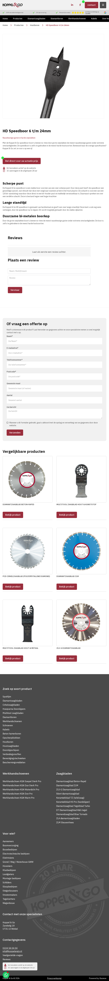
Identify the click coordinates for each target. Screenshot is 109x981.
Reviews (7, 959)
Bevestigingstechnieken (14, 758)
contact (91, 4)
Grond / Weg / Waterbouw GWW (18, 862)
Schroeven (8, 725)
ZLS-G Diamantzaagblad (68, 789)
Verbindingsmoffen (12, 754)
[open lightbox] (53, 76)
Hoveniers (7, 866)
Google (87, 13)
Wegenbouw (9, 903)
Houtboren (34, 25)
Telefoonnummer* (15, 360)
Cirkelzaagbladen (11, 705)
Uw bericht (11, 407)
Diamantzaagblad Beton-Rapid (71, 781)
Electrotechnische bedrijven (16, 854)
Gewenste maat (13, 383)
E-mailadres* (12, 348)
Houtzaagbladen (11, 746)
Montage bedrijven (12, 878)
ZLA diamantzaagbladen (68, 818)
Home (5, 19)
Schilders (7, 882)
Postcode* (11, 372)
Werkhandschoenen (77, 18)
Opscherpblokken (11, 738)
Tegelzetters (9, 899)
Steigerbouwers (10, 891)
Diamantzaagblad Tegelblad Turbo (73, 806)
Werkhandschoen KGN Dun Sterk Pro (20, 785)
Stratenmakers (10, 895)
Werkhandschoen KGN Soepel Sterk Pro (22, 781)
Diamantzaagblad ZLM (67, 785)
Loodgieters (8, 874)
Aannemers (8, 841)
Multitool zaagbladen (13, 713)
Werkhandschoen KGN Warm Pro (18, 798)
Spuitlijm (7, 697)
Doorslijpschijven (11, 750)
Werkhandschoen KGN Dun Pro (18, 794)
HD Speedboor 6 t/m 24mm (57, 25)
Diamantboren (57, 18)
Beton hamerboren (12, 734)
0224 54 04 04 (10, 948)
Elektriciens (8, 858)
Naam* (10, 336)
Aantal (9, 395)
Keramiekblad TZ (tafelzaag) (70, 798)
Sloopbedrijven (10, 887)
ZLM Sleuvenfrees (65, 822)
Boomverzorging (10, 845)
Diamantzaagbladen (36, 18)
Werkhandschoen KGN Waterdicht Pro (21, 789)
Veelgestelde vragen (13, 955)
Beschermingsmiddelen (14, 762)
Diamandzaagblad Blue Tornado (71, 814)
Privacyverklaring (54, 978)
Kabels (94, 18)
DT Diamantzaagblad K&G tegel (71, 810)
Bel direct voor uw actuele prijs (21, 160)
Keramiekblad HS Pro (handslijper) (73, 802)
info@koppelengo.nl (12, 951)
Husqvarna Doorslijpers (14, 709)
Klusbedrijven (9, 870)
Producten (17, 19)
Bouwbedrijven (10, 849)
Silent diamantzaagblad (67, 794)
